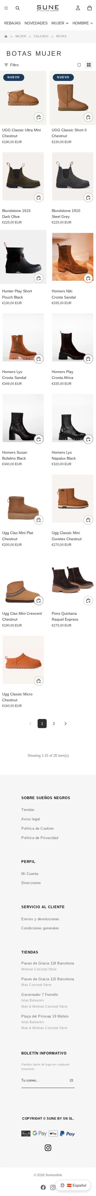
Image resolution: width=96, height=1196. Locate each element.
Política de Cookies (37, 828)
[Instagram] (48, 1148)
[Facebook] (43, 1187)
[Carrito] (89, 8)
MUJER (20, 36)
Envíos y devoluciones (40, 919)
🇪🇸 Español (76, 1185)
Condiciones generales (40, 928)
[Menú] (6, 8)
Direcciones (31, 883)
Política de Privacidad (39, 838)
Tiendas (28, 810)
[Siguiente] (65, 723)
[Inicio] (6, 36)
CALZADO (41, 36)
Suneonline (53, 1175)
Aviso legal (30, 819)
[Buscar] (17, 8)
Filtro (14, 65)
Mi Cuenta (29, 874)
